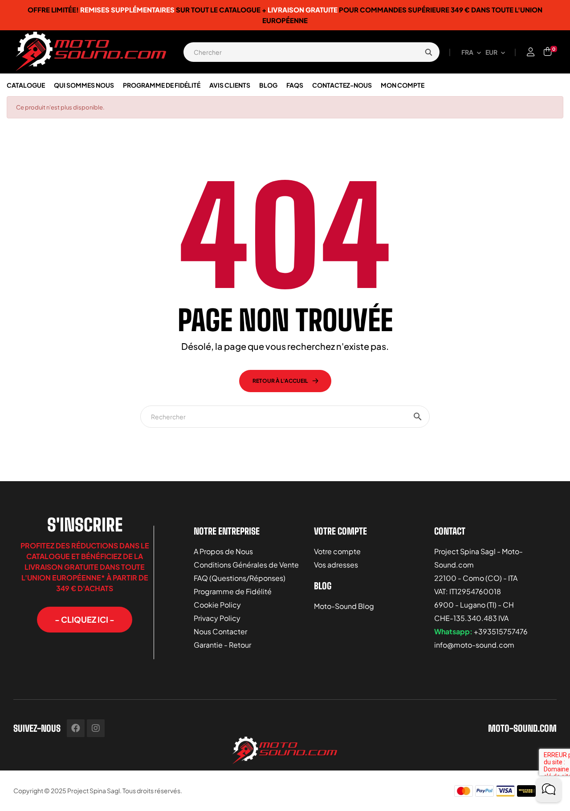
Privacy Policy (217, 618)
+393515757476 (501, 631)
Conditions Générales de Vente (246, 564)
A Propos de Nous (223, 551)
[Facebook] (76, 728)
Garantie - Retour (222, 644)
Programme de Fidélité (233, 591)
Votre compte (337, 551)
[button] (84, 620)
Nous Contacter (220, 631)
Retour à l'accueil (280, 380)
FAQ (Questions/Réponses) (239, 578)
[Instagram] (96, 728)
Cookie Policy (217, 604)
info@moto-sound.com (474, 644)
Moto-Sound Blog (344, 606)
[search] (428, 52)
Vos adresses (336, 564)
